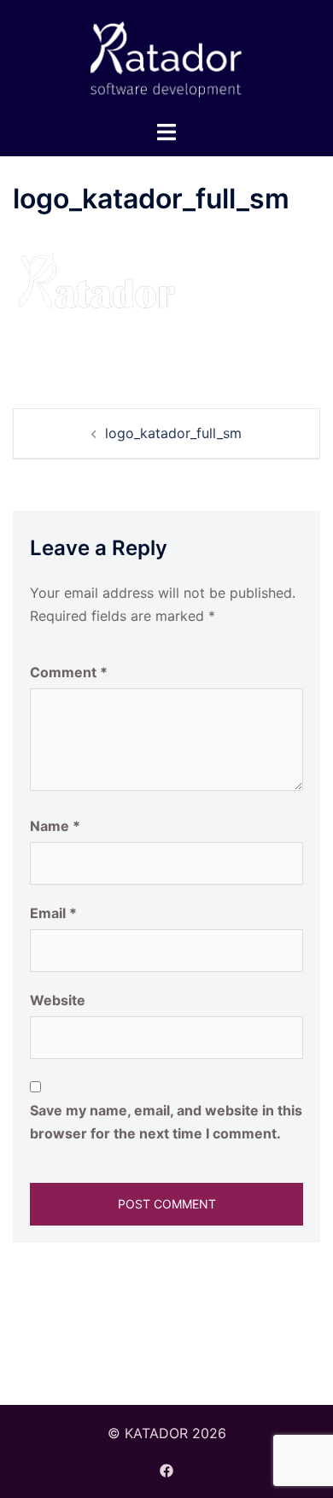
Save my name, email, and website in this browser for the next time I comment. (166, 1122)
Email (53, 913)
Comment (69, 672)
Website (57, 1000)
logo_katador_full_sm (173, 433)
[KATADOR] (166, 58)
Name (55, 825)
